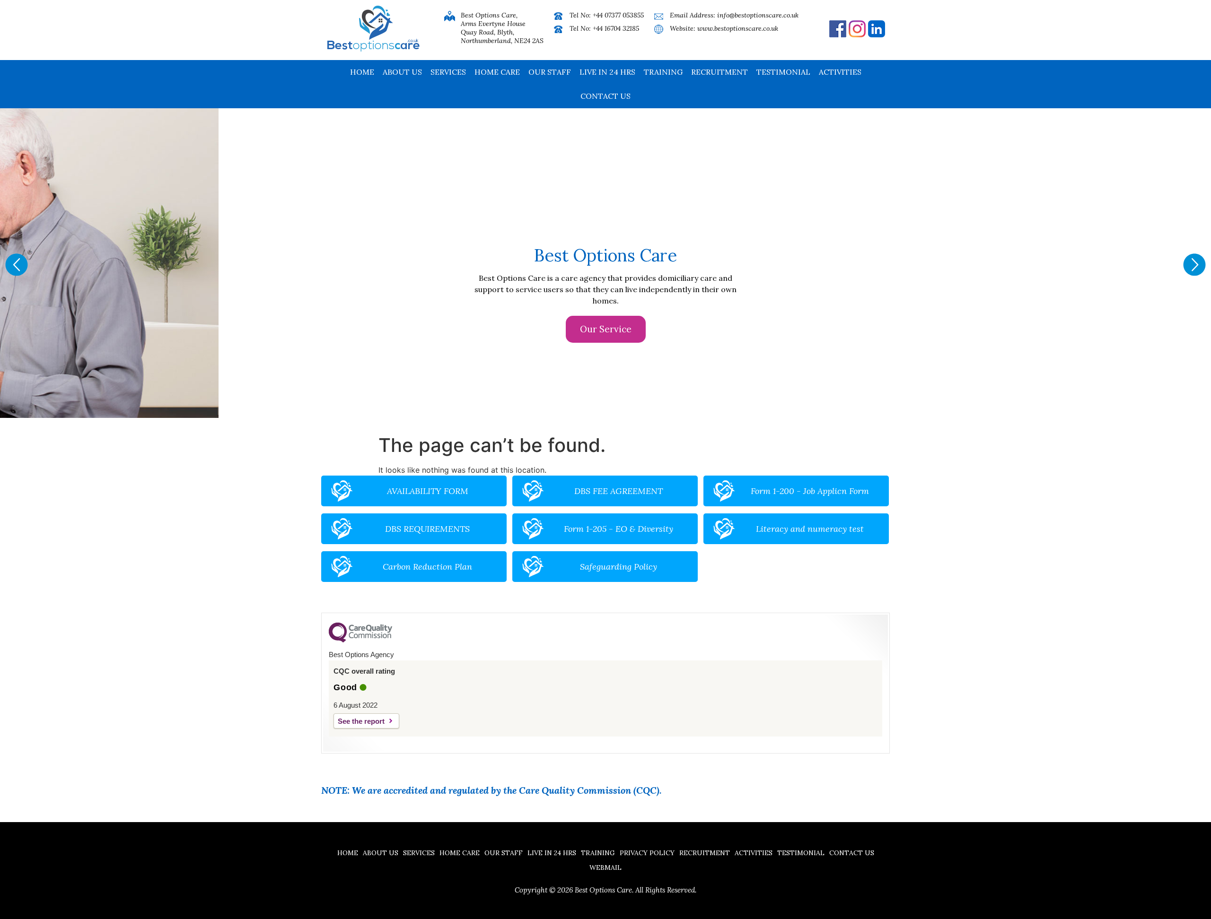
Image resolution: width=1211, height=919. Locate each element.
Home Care (497, 72)
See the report (361, 721)
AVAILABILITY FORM (427, 491)
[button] (16, 265)
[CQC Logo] (360, 640)
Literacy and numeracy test (810, 528)
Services (448, 72)
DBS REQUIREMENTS (427, 528)
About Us (402, 72)
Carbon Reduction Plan (427, 566)
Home (362, 72)
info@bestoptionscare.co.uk (758, 15)
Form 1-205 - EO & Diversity (618, 528)
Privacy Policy (647, 853)
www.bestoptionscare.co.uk (737, 28)
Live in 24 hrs (607, 72)
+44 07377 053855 (618, 15)
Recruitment (719, 72)
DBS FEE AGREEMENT (618, 491)
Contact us (605, 96)
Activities (840, 72)
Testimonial (783, 72)
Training (663, 72)
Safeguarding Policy (618, 566)
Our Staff (549, 72)
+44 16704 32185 (616, 28)
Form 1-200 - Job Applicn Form (810, 491)
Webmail (605, 867)
